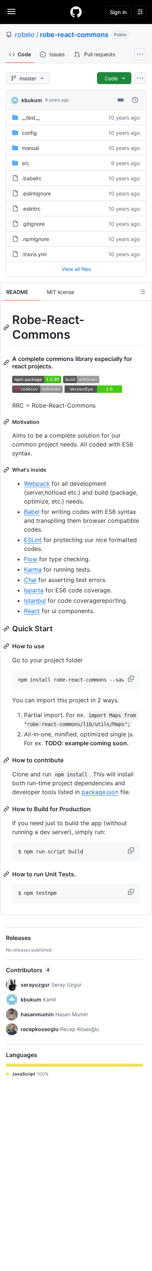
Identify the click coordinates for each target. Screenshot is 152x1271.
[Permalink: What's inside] (7, 470)
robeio (25, 35)
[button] (132, 678)
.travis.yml (34, 254)
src (25, 163)
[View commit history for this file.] (135, 100)
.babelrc (32, 178)
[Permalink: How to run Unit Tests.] (7, 874)
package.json (100, 792)
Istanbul (35, 600)
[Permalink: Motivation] (7, 422)
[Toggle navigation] (11, 11)
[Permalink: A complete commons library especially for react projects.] (7, 362)
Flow (30, 559)
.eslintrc (31, 208)
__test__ (31, 117)
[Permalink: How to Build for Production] (7, 809)
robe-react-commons (74, 35)
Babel (31, 511)
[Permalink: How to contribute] (7, 760)
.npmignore (35, 239)
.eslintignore (36, 193)
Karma (33, 569)
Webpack (37, 483)
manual (30, 148)
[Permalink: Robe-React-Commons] (7, 327)
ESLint (33, 539)
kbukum (31, 100)
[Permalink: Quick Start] (7, 628)
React (32, 611)
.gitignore (33, 224)
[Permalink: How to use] (7, 646)
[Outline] (142, 292)
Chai (30, 579)
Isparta (34, 590)
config (29, 133)
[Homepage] (76, 12)
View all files (76, 269)
